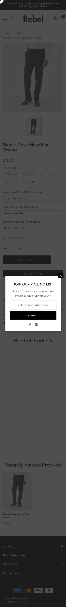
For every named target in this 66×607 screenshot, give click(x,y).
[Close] (60, 275)
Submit (33, 315)
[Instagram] (36, 324)
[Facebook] (30, 324)
